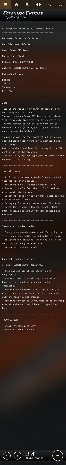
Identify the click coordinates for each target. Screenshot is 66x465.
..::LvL (29, 454)
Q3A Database (34, 458)
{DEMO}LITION (17, 17)
